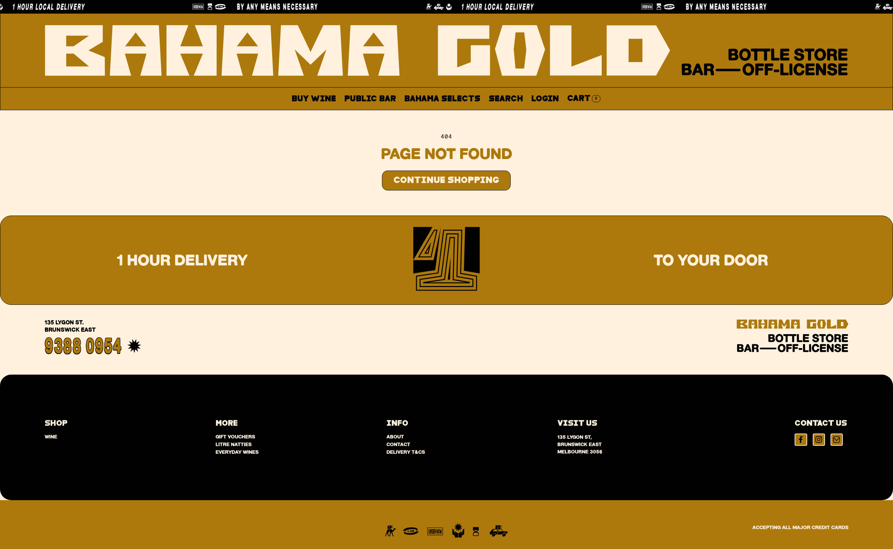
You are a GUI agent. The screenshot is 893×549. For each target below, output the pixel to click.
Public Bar (370, 99)
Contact (520, 115)
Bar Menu (374, 115)
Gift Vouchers (235, 437)
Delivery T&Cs (406, 452)
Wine (51, 437)
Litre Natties (234, 444)
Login (545, 99)
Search (506, 99)
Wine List (428, 115)
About (476, 115)
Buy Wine (314, 99)
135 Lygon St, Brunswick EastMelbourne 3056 (579, 444)
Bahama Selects (442, 99)
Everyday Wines (237, 452)
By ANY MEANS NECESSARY (260, 6)
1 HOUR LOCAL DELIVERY (480, 6)
